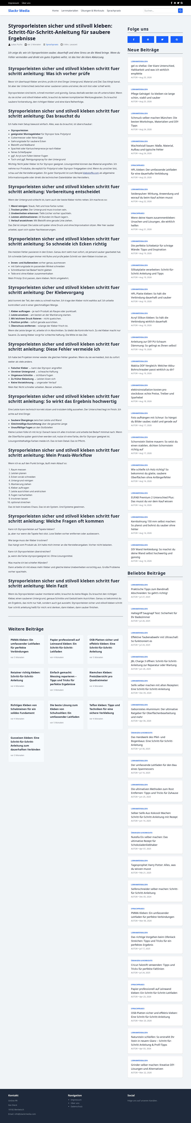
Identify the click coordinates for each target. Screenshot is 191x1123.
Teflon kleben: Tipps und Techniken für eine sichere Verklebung (104, 709)
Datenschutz (76, 1106)
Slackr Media (19, 10)
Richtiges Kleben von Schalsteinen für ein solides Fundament (24, 709)
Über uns (26, 3)
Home (55, 10)
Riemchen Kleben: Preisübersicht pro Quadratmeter (100, 676)
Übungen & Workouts (92, 10)
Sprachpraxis (114, 10)
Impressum (13, 3)
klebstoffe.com (91, 172)
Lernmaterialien (69, 10)
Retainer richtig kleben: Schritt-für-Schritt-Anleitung (25, 676)
